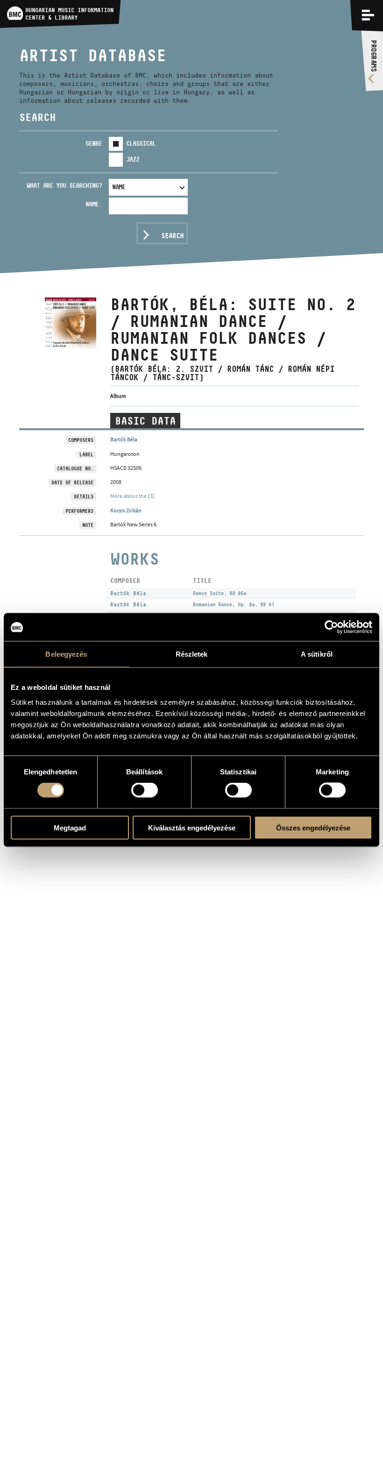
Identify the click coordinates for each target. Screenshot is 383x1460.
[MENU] (368, 15)
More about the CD (132, 496)
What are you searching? (64, 185)
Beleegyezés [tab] (66, 654)
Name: (93, 204)
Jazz (132, 159)
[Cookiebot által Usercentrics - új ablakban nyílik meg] (331, 627)
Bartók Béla (123, 439)
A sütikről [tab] (317, 654)
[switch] (144, 790)
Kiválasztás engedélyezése (191, 827)
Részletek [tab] (192, 654)
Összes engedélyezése (313, 827)
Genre (93, 143)
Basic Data (145, 421)
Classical (141, 143)
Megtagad (70, 827)
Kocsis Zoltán (126, 510)
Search (172, 236)
